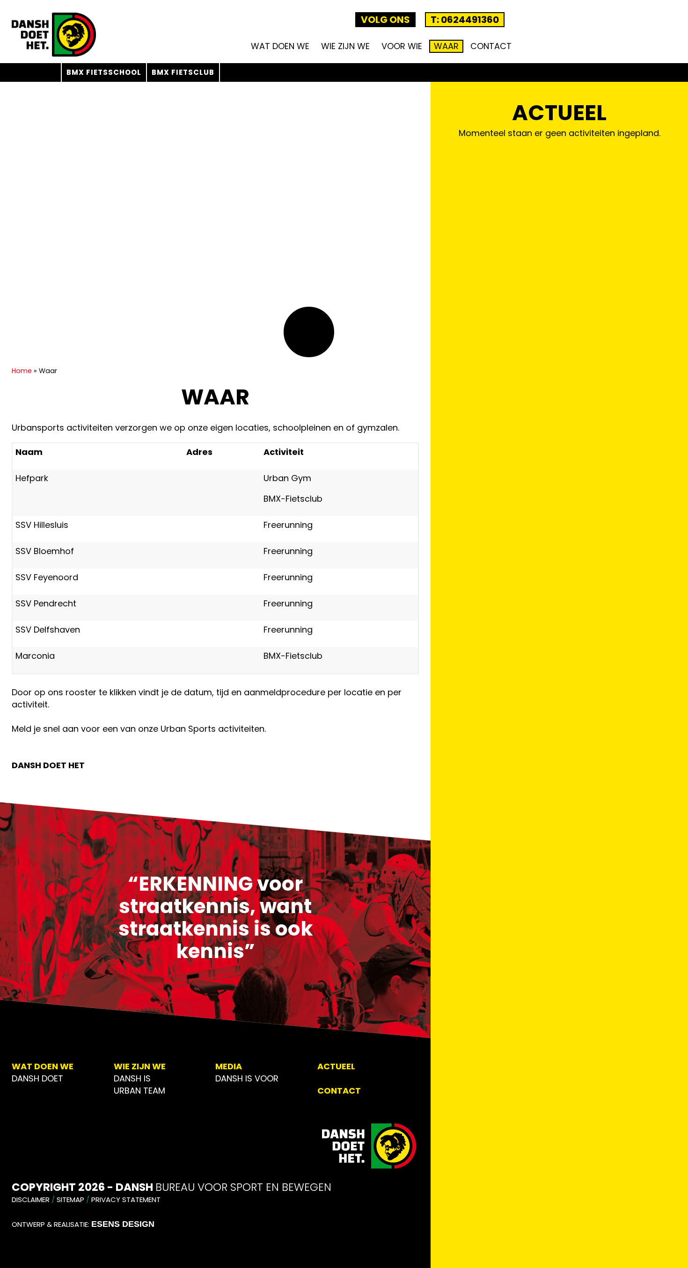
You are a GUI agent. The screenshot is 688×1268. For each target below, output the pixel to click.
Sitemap (70, 1199)
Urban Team (139, 1090)
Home (22, 370)
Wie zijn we (345, 46)
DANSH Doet (37, 1078)
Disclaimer (31, 1199)
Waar (446, 46)
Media (228, 1066)
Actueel (336, 1066)
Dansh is (132, 1078)
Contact (491, 46)
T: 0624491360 (465, 19)
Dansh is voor (246, 1078)
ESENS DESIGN (122, 1224)
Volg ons (385, 19)
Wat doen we (280, 46)
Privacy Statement (126, 1199)
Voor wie (401, 46)
